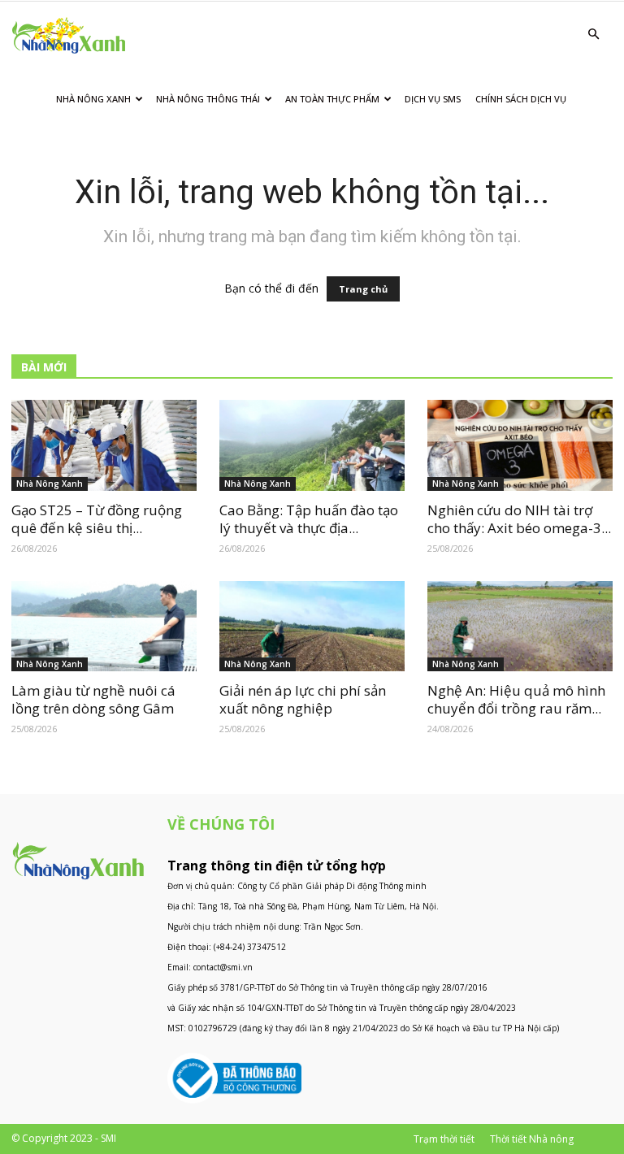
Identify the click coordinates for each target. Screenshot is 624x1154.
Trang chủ (363, 289)
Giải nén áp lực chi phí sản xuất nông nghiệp (302, 699)
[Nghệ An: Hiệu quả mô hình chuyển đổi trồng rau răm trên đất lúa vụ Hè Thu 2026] (520, 626)
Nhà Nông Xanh (93, 99)
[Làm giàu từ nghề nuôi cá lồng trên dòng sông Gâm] (104, 626)
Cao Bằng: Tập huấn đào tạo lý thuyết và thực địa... (308, 519)
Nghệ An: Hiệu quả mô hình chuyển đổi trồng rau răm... (516, 699)
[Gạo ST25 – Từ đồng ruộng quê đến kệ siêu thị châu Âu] (104, 445)
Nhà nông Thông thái (208, 99)
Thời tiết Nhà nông (532, 1139)
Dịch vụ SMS (433, 99)
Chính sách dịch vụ (520, 99)
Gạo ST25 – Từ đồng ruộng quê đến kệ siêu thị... (96, 519)
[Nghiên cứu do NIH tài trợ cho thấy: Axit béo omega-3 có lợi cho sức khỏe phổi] (520, 445)
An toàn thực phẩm (332, 99)
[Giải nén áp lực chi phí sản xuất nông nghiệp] (312, 626)
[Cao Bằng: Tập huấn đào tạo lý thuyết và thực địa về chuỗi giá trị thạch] (312, 445)
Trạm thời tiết (444, 1139)
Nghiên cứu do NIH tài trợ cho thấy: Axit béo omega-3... (519, 519)
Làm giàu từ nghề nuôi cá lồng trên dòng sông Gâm (93, 699)
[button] (593, 34)
